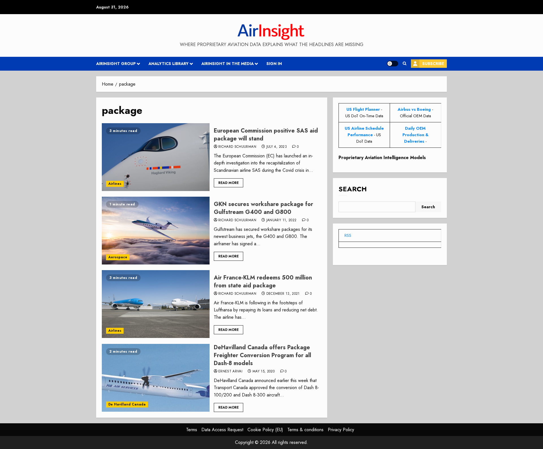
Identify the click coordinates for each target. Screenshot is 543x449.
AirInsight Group (116, 63)
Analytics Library (168, 63)
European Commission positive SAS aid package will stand (266, 135)
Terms (191, 429)
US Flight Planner (363, 109)
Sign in (274, 63)
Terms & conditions (305, 429)
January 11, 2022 (281, 220)
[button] (404, 63)
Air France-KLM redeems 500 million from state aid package (263, 282)
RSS (347, 235)
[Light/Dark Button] (392, 63)
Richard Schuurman (237, 147)
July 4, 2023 (276, 147)
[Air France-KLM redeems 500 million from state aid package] (156, 304)
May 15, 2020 (264, 371)
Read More (228, 182)
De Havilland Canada (127, 404)
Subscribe (433, 63)
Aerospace (117, 257)
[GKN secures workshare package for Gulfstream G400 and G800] (156, 230)
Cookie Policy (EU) (265, 429)
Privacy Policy (341, 429)
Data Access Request (222, 429)
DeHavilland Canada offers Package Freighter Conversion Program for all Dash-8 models (262, 355)
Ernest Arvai (230, 371)
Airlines (114, 183)
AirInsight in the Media (227, 63)
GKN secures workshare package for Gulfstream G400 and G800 (263, 208)
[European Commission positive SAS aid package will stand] (156, 157)
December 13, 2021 (283, 294)
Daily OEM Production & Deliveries (415, 134)
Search (353, 189)
